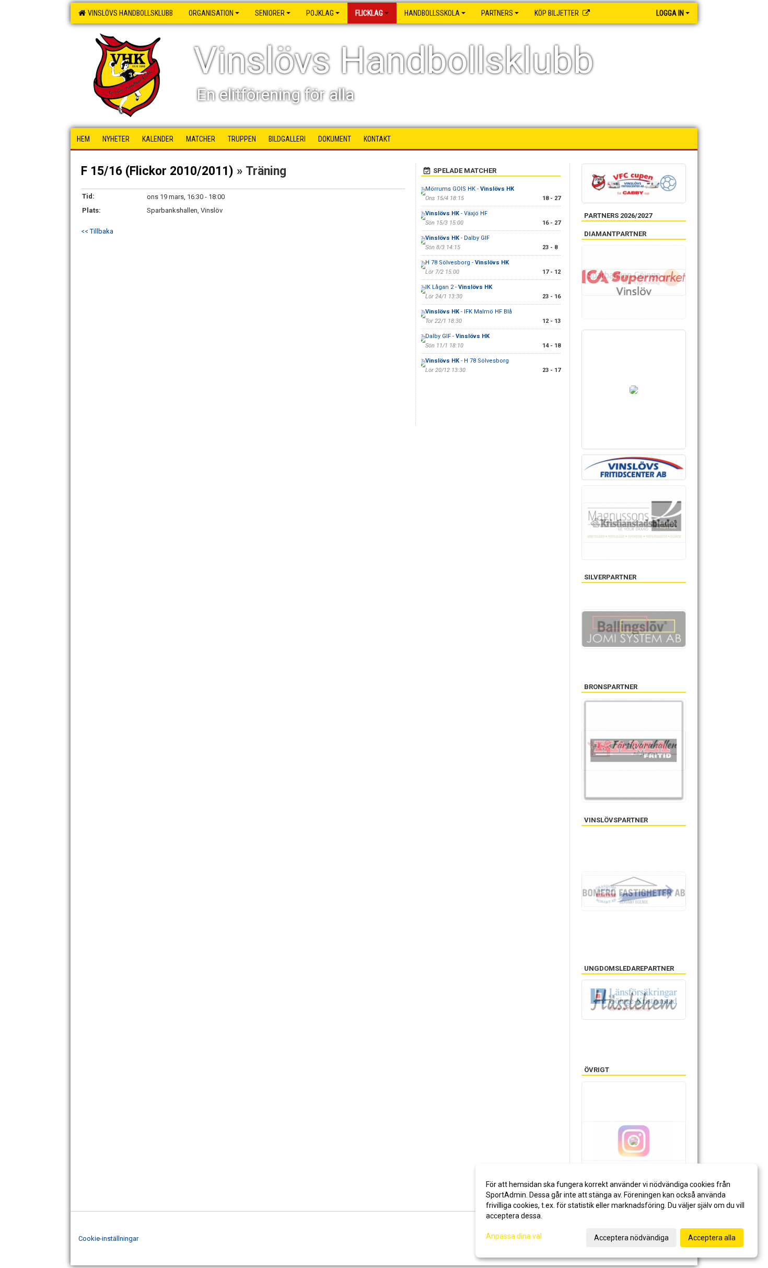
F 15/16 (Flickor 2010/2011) (157, 171)
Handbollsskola (432, 13)
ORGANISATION (211, 13)
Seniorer (270, 13)
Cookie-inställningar (108, 1238)
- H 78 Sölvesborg (467, 360)
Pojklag (320, 13)
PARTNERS (497, 13)
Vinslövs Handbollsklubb (129, 13)
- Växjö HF (456, 213)
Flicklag (369, 13)
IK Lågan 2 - (458, 287)
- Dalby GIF (457, 238)
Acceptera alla (712, 1238)
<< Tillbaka (97, 231)
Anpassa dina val (514, 1236)
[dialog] (616, 1211)
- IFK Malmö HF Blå (468, 311)
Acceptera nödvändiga (631, 1238)
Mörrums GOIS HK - (469, 188)
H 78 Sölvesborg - (467, 262)
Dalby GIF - (457, 336)
